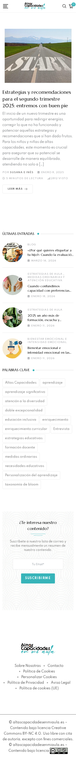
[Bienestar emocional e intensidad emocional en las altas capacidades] (12, 348)
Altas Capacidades (20, 382)
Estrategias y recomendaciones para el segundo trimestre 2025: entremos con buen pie (36, 99)
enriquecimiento (55, 419)
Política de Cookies (39, 671)
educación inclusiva (20, 419)
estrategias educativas (24, 438)
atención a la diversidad (25, 401)
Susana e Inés (21, 172)
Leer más (15, 189)
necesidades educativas (24, 466)
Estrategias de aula (45, 274)
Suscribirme (38, 578)
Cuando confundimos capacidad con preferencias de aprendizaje (48, 290)
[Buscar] (64, 6)
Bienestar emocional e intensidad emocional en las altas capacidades (48, 352)
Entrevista (61, 429)
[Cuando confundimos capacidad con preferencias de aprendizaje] (12, 285)
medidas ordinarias (21, 456)
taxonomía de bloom (21, 484)
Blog (32, 244)
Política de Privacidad (25, 683)
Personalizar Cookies (39, 677)
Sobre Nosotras (28, 666)
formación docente (20, 447)
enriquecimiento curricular (26, 429)
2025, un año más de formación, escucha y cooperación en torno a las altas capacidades (48, 322)
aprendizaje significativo (25, 392)
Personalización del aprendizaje (31, 475)
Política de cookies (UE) (39, 688)
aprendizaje (53, 382)
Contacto (55, 666)
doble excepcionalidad (24, 410)
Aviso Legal (61, 683)
